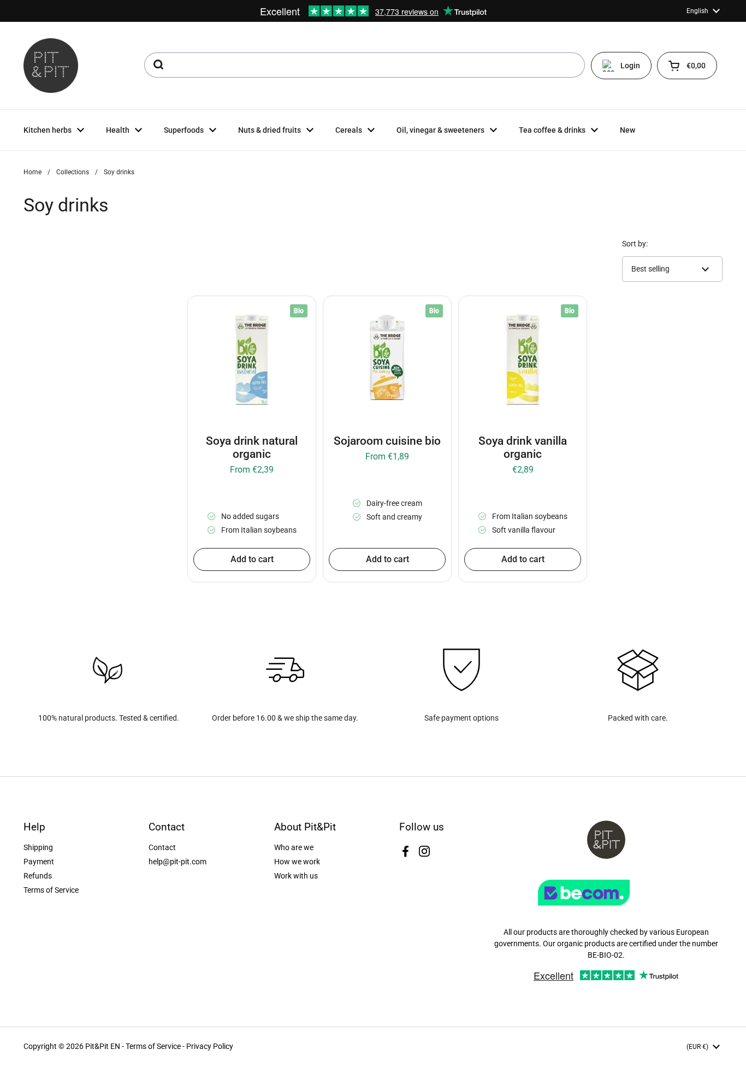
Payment (38, 861)
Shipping (38, 847)
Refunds (37, 875)
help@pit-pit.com (177, 861)
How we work (297, 861)
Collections (72, 172)
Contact (162, 847)
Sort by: (635, 243)
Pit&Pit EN (102, 1046)
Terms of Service (51, 890)
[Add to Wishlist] (204, 312)
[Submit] (157, 65)
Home (32, 172)
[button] (687, 65)
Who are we (293, 847)
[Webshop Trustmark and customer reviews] (606, 909)
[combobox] (364, 65)
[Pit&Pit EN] (50, 65)
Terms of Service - (156, 1046)
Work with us (296, 875)
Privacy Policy (209, 1046)
